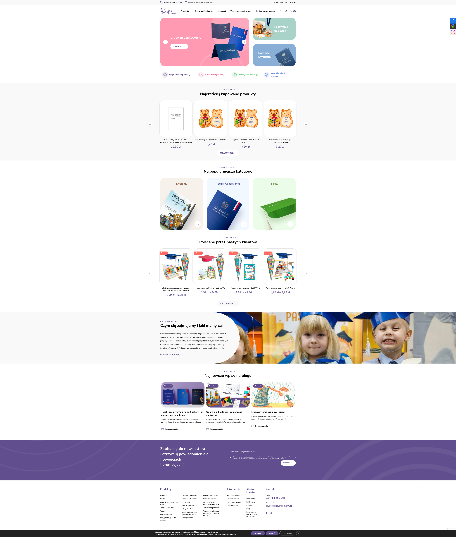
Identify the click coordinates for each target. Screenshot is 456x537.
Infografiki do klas (188, 509)
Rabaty (249, 505)
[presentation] (165, 42)
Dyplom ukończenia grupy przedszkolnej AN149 (245, 141)
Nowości (222, 11)
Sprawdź (178, 49)
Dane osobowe (232, 505)
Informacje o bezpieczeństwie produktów (252, 514)
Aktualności (168, 386)
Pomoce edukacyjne (210, 495)
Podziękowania (166, 514)
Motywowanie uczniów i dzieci (268, 412)
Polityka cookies (233, 499)
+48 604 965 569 (173, 2)
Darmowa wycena (267, 11)
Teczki (162, 511)
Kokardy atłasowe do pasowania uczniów (189, 513)
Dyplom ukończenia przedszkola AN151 (210, 141)
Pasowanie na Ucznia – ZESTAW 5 (245, 288)
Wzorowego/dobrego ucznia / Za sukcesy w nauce (211, 513)
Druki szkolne (187, 502)
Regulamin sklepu (233, 495)
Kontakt (293, 2)
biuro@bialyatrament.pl (279, 505)
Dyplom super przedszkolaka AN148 (176, 140)
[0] (291, 11)
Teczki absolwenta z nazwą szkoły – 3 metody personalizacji (182, 413)
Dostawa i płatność (234, 502)
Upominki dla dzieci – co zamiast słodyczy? (224, 413)
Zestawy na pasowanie (211, 508)
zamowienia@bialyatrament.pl (201, 2)
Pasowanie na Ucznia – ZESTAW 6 (210, 288)
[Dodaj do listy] (189, 103)
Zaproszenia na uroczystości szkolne (211, 503)
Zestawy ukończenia (189, 495)
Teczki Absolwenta (167, 508)
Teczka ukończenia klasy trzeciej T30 (280, 288)
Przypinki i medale (210, 499)
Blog (281, 2)
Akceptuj (257, 533)
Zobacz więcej (227, 153)
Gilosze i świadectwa (189, 505)
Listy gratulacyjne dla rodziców (168, 519)
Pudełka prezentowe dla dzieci (169, 503)
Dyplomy (163, 495)
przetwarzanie (248, 457)
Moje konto (250, 499)
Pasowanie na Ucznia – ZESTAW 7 (176, 288)
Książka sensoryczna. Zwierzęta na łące (280, 141)
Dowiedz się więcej (170, 355)
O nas (276, 2)
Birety (162, 499)
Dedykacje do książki (189, 499)
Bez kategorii (213, 386)
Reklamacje (250, 502)
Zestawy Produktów (204, 11)
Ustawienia (287, 533)
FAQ (286, 2)
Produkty (185, 11)
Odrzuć (272, 533)
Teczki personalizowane (241, 11)
